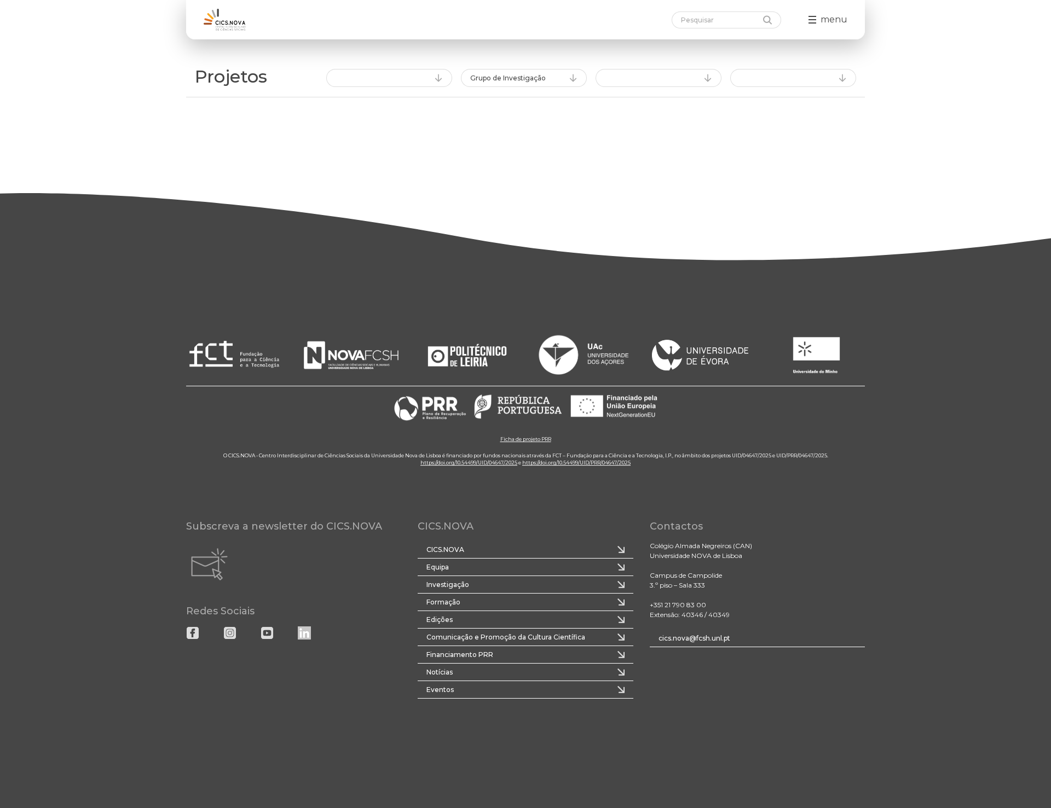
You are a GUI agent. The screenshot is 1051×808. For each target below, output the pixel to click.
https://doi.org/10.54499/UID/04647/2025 (468, 463)
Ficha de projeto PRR (525, 440)
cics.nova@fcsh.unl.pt (694, 638)
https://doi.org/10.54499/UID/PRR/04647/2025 (576, 463)
